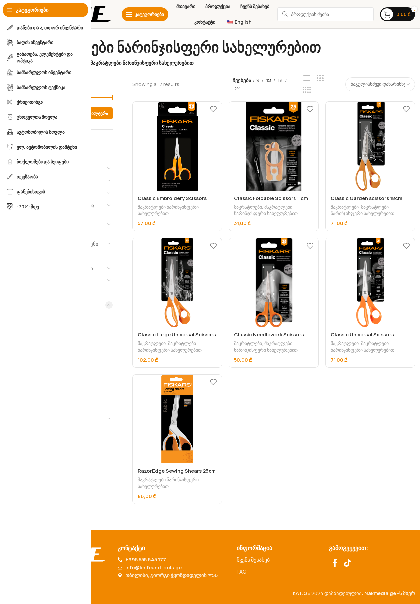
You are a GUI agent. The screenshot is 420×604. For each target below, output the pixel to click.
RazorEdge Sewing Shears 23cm (177, 470)
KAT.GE (301, 593)
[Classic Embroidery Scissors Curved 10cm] (177, 146)
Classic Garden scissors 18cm (366, 198)
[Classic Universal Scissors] (370, 282)
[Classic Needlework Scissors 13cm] (273, 282)
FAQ (242, 571)
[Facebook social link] (335, 563)
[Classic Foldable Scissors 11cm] (273, 146)
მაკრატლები (248, 207)
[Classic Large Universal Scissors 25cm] (177, 282)
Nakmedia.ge (380, 593)
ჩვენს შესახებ (253, 559)
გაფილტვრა (96, 113)
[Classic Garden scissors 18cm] (370, 146)
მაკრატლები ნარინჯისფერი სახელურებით (168, 210)
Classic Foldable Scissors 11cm (271, 198)
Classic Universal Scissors (362, 334)
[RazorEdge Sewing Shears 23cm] (177, 419)
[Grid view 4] (306, 90)
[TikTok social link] (347, 563)
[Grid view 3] (320, 78)
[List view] (306, 78)
